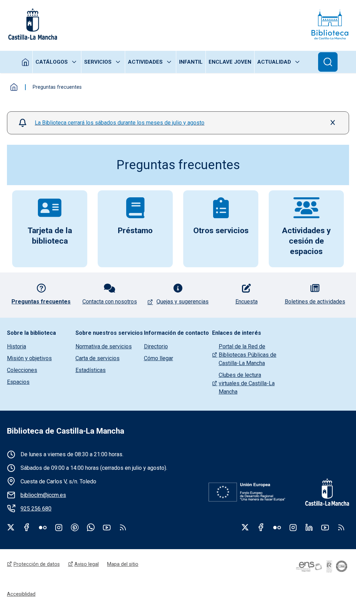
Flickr (43, 527)
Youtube (107, 527)
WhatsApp (91, 527)
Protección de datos (37, 564)
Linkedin (309, 527)
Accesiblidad (21, 594)
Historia (16, 346)
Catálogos (51, 62)
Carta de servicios (97, 358)
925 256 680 (36, 508)
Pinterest (75, 527)
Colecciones (22, 370)
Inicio (25, 62)
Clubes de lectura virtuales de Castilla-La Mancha (247, 383)
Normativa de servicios (103, 346)
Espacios (18, 382)
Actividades (145, 62)
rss (123, 527)
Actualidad (274, 62)
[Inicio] (330, 24)
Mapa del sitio (122, 564)
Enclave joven (230, 62)
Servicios (98, 62)
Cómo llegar (158, 358)
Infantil (191, 62)
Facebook (27, 527)
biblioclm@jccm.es (43, 495)
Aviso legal (86, 564)
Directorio (156, 346)
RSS (341, 527)
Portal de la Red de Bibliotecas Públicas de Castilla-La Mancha (247, 354)
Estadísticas (90, 370)
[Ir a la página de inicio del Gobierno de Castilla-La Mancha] (32, 24)
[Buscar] (328, 62)
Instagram (59, 527)
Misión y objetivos (29, 358)
